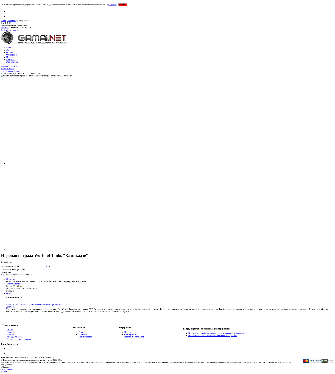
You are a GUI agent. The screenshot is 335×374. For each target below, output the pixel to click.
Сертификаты (130, 334)
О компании (11, 55)
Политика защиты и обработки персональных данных (212, 335)
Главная (9, 48)
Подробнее (112, 5)
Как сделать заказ (14, 337)
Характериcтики (13, 284)
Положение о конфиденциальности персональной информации (216, 333)
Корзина (5, 28)
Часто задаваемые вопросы (19, 339)
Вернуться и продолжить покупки (16, 274)
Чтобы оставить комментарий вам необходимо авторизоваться (34, 304)
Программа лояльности (134, 337)
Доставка (10, 50)
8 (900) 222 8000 (8, 21)
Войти (4, 372)
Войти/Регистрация (10, 30)
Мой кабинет (12, 62)
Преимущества (85, 337)
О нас (81, 332)
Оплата (9, 52)
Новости (10, 57)
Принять (122, 5)
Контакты (10, 59)
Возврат (10, 334)
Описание (10, 279)
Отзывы (9, 293)
